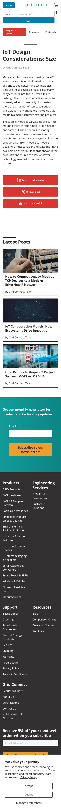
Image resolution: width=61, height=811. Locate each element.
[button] (56, 14)
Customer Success (44, 625)
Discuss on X (33, 191)
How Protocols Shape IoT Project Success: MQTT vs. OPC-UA (30, 374)
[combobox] (28, 14)
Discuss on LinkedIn (33, 180)
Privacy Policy (11, 668)
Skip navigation (10, 2)
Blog (35, 613)
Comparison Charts (44, 619)
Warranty (8, 656)
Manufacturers (12, 597)
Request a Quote (11, 32)
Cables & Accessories (15, 511)
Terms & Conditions (15, 674)
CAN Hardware (12, 495)
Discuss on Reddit (33, 203)
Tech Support (11, 613)
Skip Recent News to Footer (17, 249)
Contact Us (9, 708)
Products (34, 32)
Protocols (50, 32)
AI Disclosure (11, 662)
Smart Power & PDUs (15, 575)
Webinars (38, 631)
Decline (28, 794)
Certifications (11, 702)
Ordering (8, 619)
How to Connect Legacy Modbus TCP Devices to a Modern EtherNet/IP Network (29, 280)
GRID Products (11, 489)
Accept (29, 786)
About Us (8, 697)
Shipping (8, 651)
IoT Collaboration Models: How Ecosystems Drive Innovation (28, 328)
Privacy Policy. (28, 777)
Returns (7, 645)
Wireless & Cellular (14, 581)
